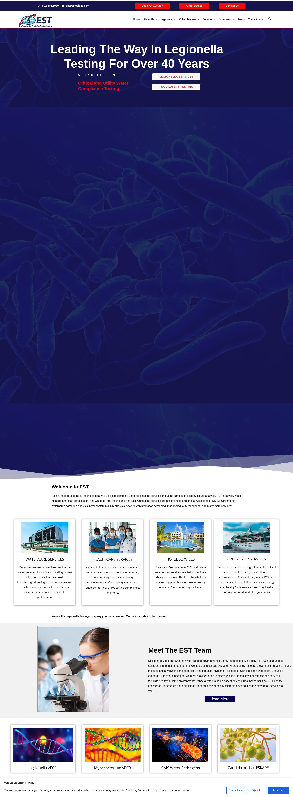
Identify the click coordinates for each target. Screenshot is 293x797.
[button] (270, 19)
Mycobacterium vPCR (112, 767)
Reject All (256, 790)
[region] (146, 787)
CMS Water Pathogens (180, 767)
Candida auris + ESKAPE (248, 767)
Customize (234, 790)
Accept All (278, 790)
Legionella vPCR (43, 767)
